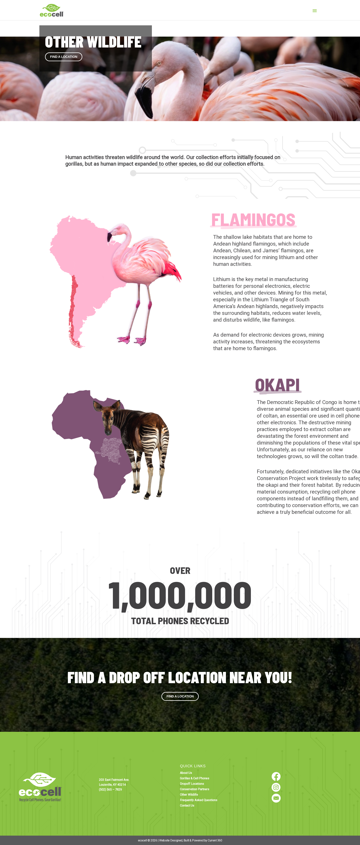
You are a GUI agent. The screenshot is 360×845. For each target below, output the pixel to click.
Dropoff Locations (192, 783)
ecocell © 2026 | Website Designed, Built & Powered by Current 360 (180, 840)
